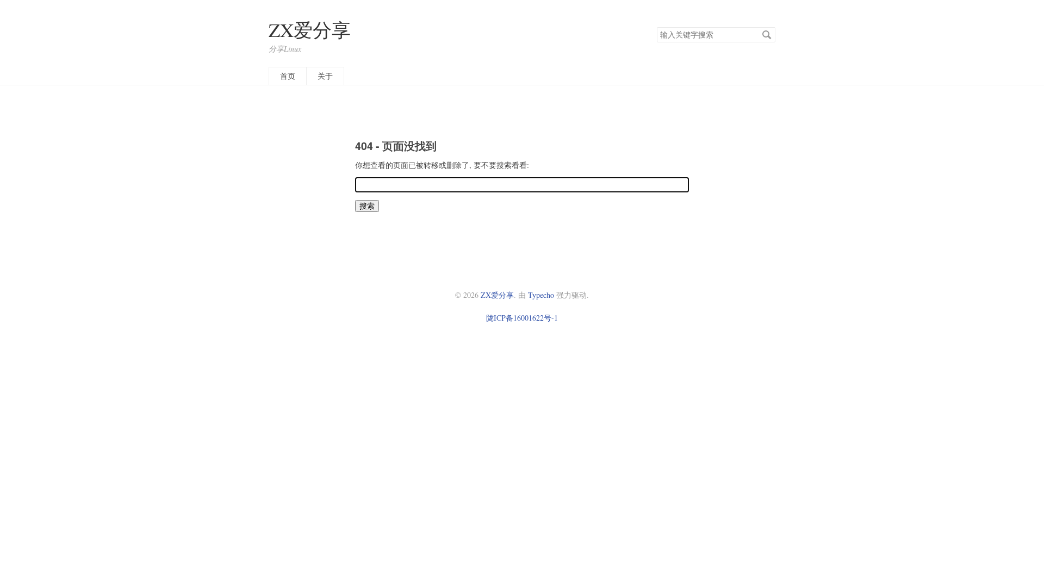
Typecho (541, 295)
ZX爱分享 (310, 29)
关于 (325, 76)
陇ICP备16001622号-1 (522, 318)
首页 (287, 76)
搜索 (766, 34)
